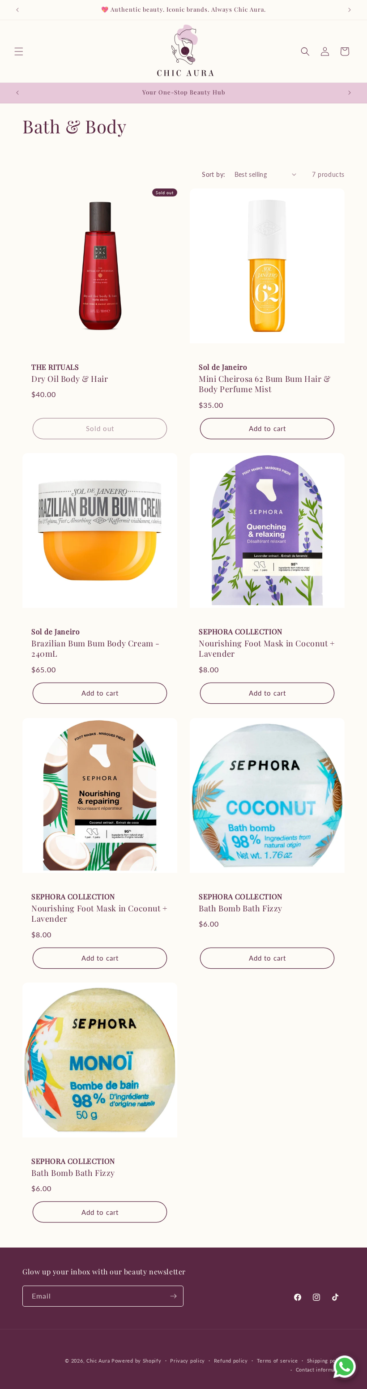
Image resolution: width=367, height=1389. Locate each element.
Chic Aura (98, 1360)
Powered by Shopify (136, 1360)
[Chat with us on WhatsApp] (344, 1366)
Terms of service (277, 1360)
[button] (19, 51)
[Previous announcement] (17, 10)
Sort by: (213, 174)
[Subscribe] (173, 1296)
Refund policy (231, 1360)
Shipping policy (326, 1360)
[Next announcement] (349, 10)
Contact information (320, 1369)
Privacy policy (187, 1360)
